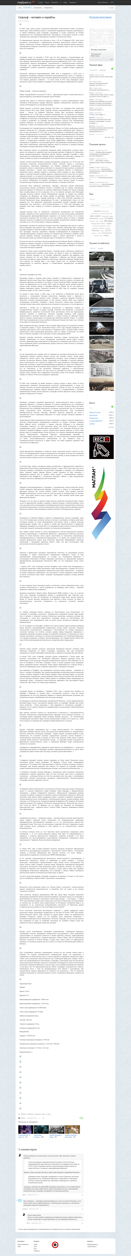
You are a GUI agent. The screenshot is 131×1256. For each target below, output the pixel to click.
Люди (65, 2)
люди (101, 221)
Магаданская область (98, 223)
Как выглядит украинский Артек (98, 90)
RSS (111, 59)
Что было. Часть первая (96, 114)
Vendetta (91, 150)
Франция (23, 1114)
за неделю (100, 248)
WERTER (92, 117)
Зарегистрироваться (103, 2)
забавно (101, 218)
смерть (102, 231)
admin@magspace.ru (92, 1244)
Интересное (92, 177)
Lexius (91, 113)
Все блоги (111, 427)
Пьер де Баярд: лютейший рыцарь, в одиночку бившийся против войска (101, 171)
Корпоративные (48, 7)
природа (101, 228)
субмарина (30, 1114)
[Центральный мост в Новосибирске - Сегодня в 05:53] (101, 384)
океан (108, 226)
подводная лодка (39, 1114)
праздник (95, 228)
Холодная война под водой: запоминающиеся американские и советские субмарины (100, 154)
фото (101, 235)
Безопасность (95, 213)
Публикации (102, 70)
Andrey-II (24, 1209)
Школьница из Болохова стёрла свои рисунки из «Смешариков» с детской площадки (100, 121)
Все (20, 7)
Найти (112, 7)
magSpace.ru (24, 2)
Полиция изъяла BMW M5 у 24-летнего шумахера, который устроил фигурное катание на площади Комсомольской (100, 103)
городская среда (107, 216)
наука (109, 223)
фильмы (96, 235)
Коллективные (27, 7)
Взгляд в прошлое (98, 49)
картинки (92, 221)
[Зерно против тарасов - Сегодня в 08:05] (101, 342)
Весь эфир (108, 137)
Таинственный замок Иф (105, 177)
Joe (90, 81)
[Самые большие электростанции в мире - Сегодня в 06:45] (101, 356)
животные (94, 218)
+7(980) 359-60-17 (92, 1246)
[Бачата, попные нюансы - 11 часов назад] (101, 258)
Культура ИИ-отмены (95, 110)
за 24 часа (92, 248)
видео (98, 216)
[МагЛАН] (101, 458)
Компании (54, 2)
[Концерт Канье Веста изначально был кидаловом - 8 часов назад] (101, 328)
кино (97, 221)
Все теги (92, 199)
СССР (108, 230)
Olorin (24, 1194)
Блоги (47, 2)
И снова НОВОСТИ (95, 421)
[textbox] (101, 205)
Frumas (91, 93)
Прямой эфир (96, 65)
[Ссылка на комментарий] (38, 1194)
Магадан (108, 221)
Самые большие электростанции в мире (101, 76)
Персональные (38, 7)
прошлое (107, 228)
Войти (112, 2)
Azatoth (91, 75)
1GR (90, 88)
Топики (40, 2)
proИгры (92, 423)
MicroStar (92, 126)
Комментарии (93, 70)
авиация (97, 211)
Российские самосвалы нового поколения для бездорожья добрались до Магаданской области (101, 129)
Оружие (91, 152)
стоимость (94, 233)
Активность (73, 2)
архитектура (105, 211)
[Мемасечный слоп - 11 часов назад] (101, 300)
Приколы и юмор (95, 412)
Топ (91, 408)
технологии (107, 233)
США (99, 233)
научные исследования (99, 226)
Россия (95, 230)
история (109, 218)
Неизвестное (93, 418)
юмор (106, 235)
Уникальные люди (94, 169)
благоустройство (105, 213)
